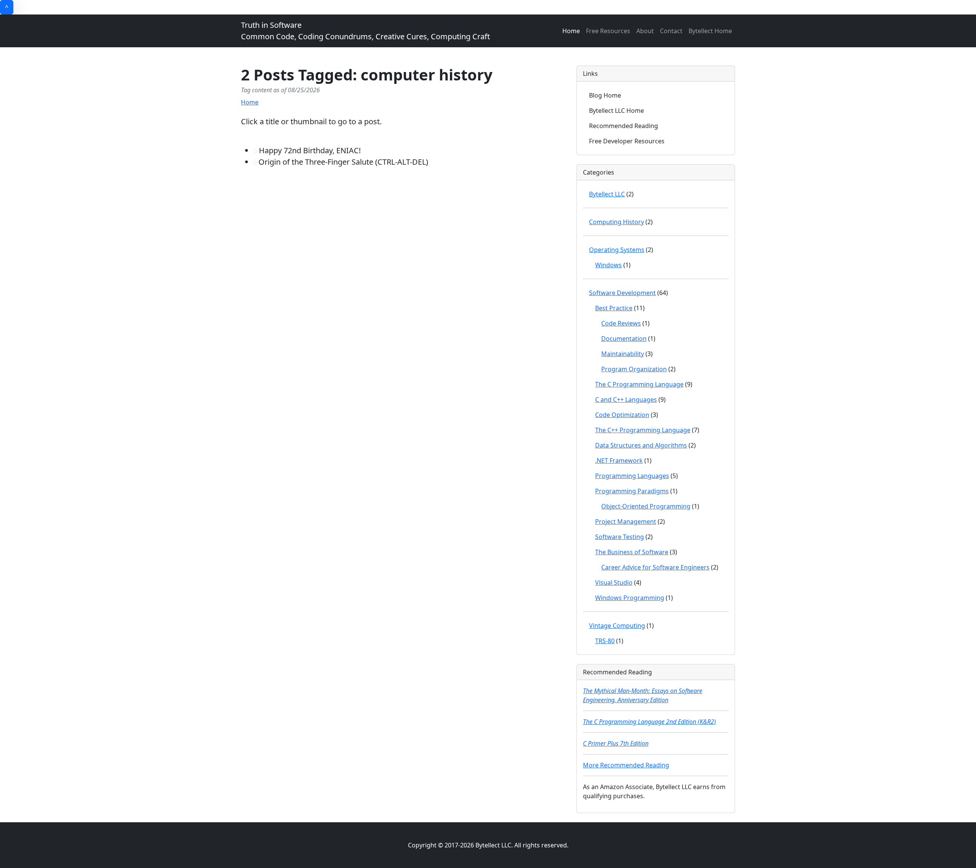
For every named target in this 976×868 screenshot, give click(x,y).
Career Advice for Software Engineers (655, 567)
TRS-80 (605, 641)
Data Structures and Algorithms (641, 445)
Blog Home (605, 95)
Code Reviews (621, 323)
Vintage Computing (617, 625)
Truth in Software (365, 31)
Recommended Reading (623, 126)
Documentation (624, 338)
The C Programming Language (639, 384)
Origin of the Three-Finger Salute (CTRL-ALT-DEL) (342, 162)
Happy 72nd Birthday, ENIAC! (309, 150)
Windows (608, 265)
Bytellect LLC (607, 194)
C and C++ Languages (626, 399)
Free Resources (608, 31)
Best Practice (613, 308)
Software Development (622, 293)
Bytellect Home (710, 31)
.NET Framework (619, 460)
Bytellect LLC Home (616, 110)
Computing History (616, 222)
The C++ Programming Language (642, 430)
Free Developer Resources (627, 141)
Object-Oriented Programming (645, 506)
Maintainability (622, 354)
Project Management (625, 521)
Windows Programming (629, 598)
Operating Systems (616, 249)
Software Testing (619, 537)
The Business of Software (631, 552)
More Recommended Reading (626, 765)
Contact (671, 31)
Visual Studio (613, 582)
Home (571, 31)
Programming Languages (632, 476)
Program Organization (634, 369)
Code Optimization (622, 415)
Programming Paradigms (632, 491)
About (645, 31)
